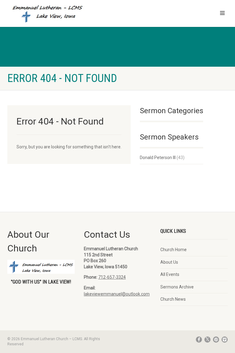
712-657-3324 (112, 277)
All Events (169, 274)
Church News (173, 299)
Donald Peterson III (158, 157)
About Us (169, 262)
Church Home (173, 249)
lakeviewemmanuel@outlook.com (117, 294)
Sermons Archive (177, 286)
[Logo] (60, 14)
